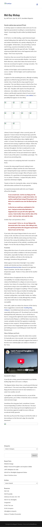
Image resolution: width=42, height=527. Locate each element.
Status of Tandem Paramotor (12, 514)
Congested (7, 502)
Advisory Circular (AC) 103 (12, 497)
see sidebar (29, 95)
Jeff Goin (9, 18)
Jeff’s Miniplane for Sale (11, 469)
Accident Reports (27, 18)
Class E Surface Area (10, 475)
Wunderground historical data (12, 267)
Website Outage (8, 464)
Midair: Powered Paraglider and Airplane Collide (18, 466)
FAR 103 (6, 491)
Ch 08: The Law (8, 505)
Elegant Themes (17, 524)
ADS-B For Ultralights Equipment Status (15, 472)
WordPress (33, 524)
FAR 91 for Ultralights (10, 499)
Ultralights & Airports (10, 511)
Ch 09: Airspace (8, 508)
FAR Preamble (8, 494)
